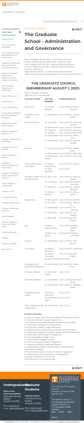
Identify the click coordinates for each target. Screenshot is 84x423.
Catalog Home (7, 39)
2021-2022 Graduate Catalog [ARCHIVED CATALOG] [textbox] (60, 21)
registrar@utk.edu (16, 408)
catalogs (9, 422)
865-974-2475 (36, 408)
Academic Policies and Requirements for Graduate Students (11, 65)
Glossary (5, 238)
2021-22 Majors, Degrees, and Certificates (8, 88)
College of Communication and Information (10, 165)
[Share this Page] (76, 29)
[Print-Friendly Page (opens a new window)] (78, 29)
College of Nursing (9, 197)
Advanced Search (9, 35)
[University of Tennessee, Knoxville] (10, 6)
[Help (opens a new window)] (81, 29)
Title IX (54, 417)
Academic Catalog (13, 11)
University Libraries (9, 232)
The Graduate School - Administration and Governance (11, 55)
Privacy (61, 412)
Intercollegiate (8, 216)
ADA (53, 412)
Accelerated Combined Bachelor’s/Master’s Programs (11, 115)
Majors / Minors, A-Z (9, 96)
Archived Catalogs (9, 244)
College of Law (8, 191)
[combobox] (63, 21)
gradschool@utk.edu (39, 411)
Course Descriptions (10, 107)
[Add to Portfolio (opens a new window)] (73, 29)
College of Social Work (11, 203)
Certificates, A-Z (8, 102)
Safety (70, 412)
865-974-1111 (14, 406)
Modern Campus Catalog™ (69, 422)
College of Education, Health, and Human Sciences (10, 175)
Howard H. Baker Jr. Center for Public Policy (10, 224)
